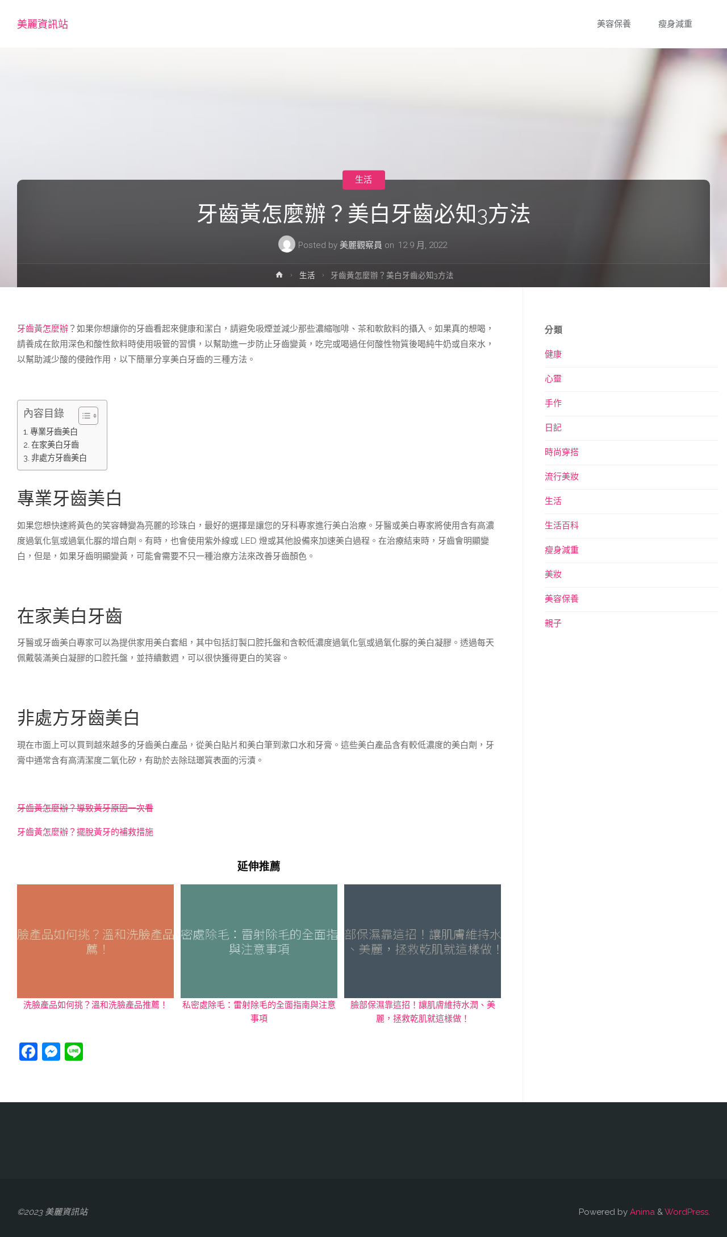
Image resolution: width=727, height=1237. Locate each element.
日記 (553, 428)
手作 (553, 403)
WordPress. (687, 1212)
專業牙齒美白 (54, 431)
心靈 (553, 379)
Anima (641, 1212)
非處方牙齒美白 (59, 457)
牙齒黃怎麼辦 (42, 329)
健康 (553, 354)
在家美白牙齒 (55, 444)
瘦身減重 (562, 550)
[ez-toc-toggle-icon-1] (82, 415)
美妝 (553, 574)
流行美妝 (562, 476)
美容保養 (562, 599)
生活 (363, 180)
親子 (553, 623)
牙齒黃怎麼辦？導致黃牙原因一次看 (85, 808)
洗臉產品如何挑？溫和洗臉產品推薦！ (95, 1005)
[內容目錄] (88, 416)
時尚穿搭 (562, 452)
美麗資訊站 (42, 24)
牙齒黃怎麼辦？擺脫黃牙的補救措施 (85, 832)
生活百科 (562, 525)
